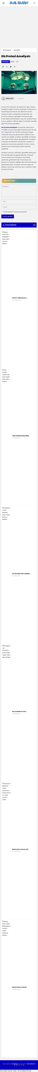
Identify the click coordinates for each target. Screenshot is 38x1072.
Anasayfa (7, 50)
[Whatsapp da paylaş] (10, 66)
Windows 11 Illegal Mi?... (20, 849)
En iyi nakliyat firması (24, 1071)
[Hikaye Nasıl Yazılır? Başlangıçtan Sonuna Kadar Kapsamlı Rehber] (6, 988)
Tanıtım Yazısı (12, 1071)
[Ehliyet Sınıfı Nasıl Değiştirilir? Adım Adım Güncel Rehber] (6, 299)
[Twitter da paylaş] (3, 66)
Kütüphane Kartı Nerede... (21, 574)
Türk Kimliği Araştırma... (21, 436)
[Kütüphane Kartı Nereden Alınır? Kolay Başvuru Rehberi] (6, 575)
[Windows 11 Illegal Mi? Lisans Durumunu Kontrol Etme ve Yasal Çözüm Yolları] (6, 851)
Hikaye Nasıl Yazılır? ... (20, 987)
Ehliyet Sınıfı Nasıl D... (20, 298)
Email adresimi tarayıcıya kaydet (15, 212)
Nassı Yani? (10, 98)
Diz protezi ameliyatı (9, 127)
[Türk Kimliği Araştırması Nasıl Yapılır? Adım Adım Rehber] (6, 437)
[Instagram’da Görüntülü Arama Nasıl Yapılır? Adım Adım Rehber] (6, 713)
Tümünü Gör (34, 225)
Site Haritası (30, 1064)
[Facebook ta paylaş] (6, 66)
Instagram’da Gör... (19, 711)
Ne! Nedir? (17, 50)
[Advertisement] (19, 28)
